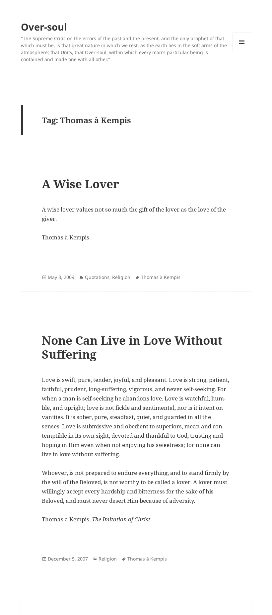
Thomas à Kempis (160, 277)
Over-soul (44, 26)
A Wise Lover (80, 184)
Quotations (97, 277)
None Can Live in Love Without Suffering (132, 347)
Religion (121, 277)
